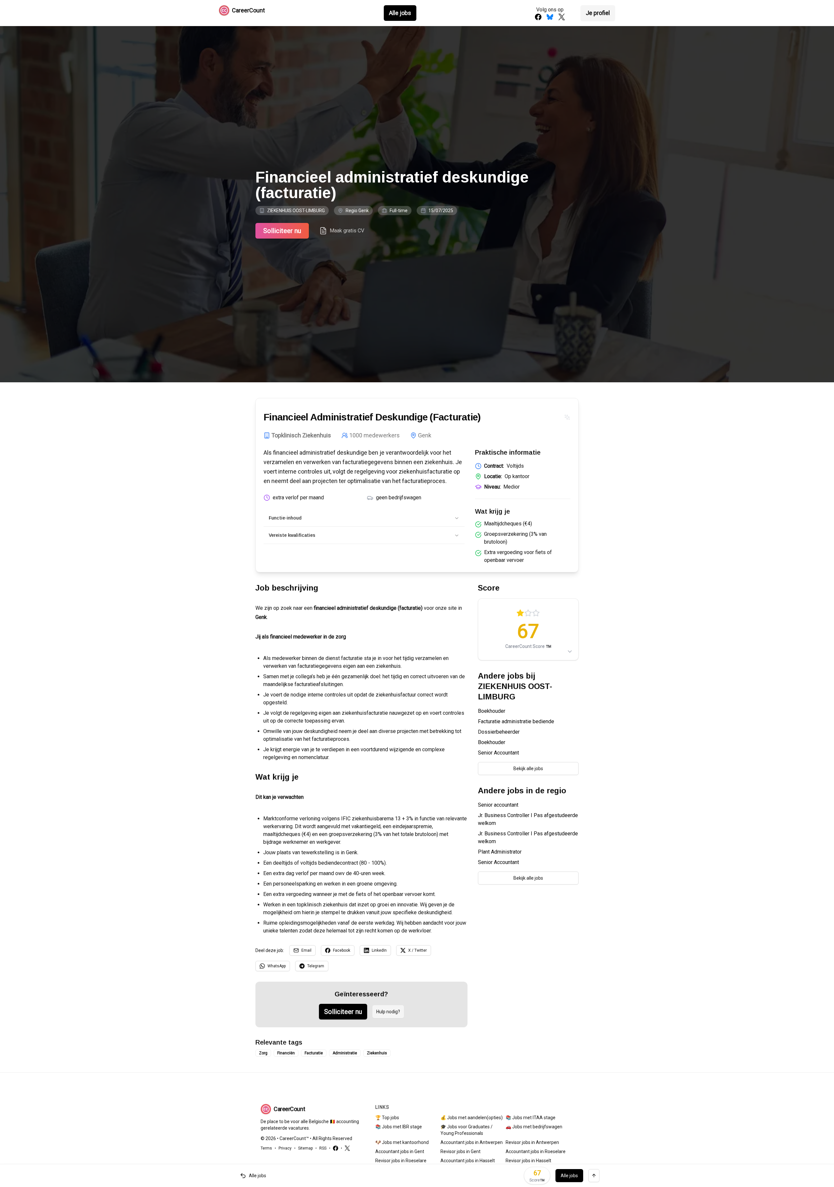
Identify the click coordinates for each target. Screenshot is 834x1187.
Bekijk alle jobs (528, 768)
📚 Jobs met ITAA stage (530, 1117)
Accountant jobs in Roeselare (536, 1151)
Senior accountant (498, 805)
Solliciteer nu (282, 231)
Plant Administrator (500, 852)
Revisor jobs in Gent (460, 1151)
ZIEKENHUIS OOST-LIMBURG (296, 210)
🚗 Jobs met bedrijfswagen (534, 1126)
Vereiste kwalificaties (292, 535)
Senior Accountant (498, 753)
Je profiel (598, 12)
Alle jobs (400, 12)
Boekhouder (491, 711)
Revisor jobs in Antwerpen (532, 1142)
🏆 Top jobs (387, 1117)
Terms (266, 1148)
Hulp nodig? (388, 1011)
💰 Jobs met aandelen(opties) (471, 1117)
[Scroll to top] (593, 1175)
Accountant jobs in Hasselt (467, 1160)
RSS (322, 1148)
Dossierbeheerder (499, 732)
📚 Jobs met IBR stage (398, 1126)
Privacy (285, 1148)
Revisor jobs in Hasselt (528, 1160)
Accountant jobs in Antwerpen (471, 1142)
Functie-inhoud (285, 517)
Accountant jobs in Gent (399, 1151)
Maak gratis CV (347, 230)
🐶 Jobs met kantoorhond (402, 1142)
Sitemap (305, 1148)
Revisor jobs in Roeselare (400, 1160)
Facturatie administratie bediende (516, 721)
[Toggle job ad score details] (570, 651)
